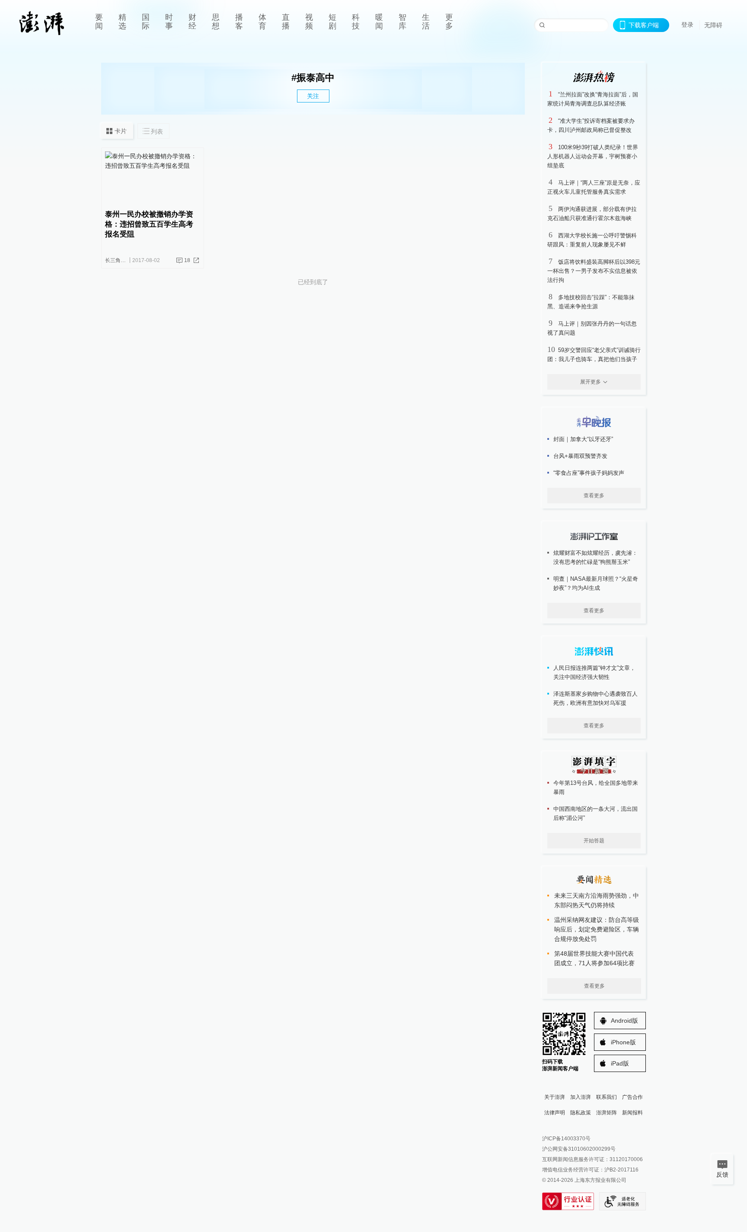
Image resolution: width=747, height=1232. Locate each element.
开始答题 (594, 841)
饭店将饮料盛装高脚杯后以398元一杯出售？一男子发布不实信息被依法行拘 (593, 271)
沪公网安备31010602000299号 (579, 1149)
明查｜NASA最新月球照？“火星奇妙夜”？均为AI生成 (595, 583)
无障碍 (713, 25)
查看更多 (594, 496)
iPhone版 (623, 1042)
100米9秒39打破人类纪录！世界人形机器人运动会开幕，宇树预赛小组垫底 (592, 156)
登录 (687, 24)
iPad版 (620, 1063)
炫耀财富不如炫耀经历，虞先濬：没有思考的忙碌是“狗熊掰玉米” (595, 557)
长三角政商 (118, 260)
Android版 (624, 1020)
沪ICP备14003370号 (566, 1139)
